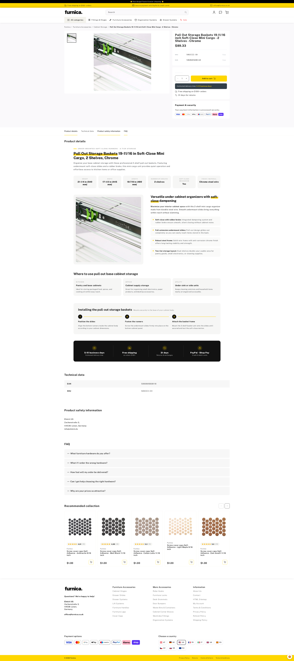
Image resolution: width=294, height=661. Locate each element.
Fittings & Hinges (99, 20)
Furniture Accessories (122, 20)
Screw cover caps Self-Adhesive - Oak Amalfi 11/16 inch (213, 553)
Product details (70, 131)
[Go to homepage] (73, 12)
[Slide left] (221, 505)
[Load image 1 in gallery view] (71, 38)
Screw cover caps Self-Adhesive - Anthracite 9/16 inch (79, 553)
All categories (77, 20)
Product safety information (108, 131)
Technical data (87, 131)
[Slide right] (227, 505)
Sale (185, 20)
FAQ (125, 131)
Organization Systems (147, 20)
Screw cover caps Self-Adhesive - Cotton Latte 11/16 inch (147, 553)
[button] (227, 12)
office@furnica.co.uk (221, 5)
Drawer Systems (170, 20)
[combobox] (147, 12)
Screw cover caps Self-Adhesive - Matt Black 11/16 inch (112, 553)
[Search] (185, 12)
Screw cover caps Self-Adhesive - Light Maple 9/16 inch (180, 547)
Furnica (67, 27)
